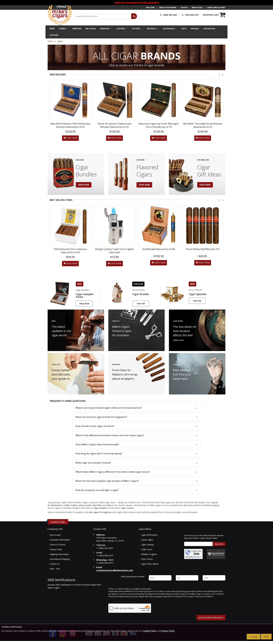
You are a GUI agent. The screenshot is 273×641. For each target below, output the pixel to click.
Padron (74, 505)
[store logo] (60, 15)
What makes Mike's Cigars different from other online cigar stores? (113, 471)
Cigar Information (149, 535)
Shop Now (84, 303)
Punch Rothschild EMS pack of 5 (158, 249)
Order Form (146, 549)
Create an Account (216, 7)
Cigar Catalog (147, 544)
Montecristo (56, 505)
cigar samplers (100, 508)
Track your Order (167, 7)
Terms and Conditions (204, 596)
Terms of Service (57, 544)
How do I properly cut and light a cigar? (97, 490)
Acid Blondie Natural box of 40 (114, 249)
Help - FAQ (55, 568)
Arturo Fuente (85, 505)
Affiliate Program (149, 554)
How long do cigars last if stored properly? (99, 453)
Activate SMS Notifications (211, 617)
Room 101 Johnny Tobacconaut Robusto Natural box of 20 (114, 125)
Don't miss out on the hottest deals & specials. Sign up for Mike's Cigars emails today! (204, 537)
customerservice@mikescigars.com (114, 570)
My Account (55, 535)
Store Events (147, 559)
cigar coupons (127, 508)
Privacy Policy (56, 549)
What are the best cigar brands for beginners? (101, 417)
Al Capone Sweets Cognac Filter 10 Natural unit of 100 (202, 251)
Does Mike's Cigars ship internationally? (97, 444)
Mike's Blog (197, 7)
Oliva (109, 505)
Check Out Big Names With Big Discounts (136, 2)
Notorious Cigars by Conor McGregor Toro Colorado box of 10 (158, 125)
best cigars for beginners (100, 512)
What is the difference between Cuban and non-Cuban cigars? (110, 435)
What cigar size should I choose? (93, 462)
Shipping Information (59, 554)
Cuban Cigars (147, 539)
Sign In (184, 7)
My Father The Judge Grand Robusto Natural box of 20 (202, 125)
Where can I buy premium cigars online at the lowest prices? (109, 407)
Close (266, 636)
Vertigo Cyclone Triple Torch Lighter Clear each (70, 251)
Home (50, 41)
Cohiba (67, 505)
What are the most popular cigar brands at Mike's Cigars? (107, 480)
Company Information (60, 539)
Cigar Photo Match (150, 564)
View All (141, 303)
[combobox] (102, 16)
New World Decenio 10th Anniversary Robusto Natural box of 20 (70, 125)
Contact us (55, 564)
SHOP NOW (83, 184)
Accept (254, 636)
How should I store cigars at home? (95, 426)
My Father (97, 505)
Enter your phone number (132, 576)
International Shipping (60, 559)
